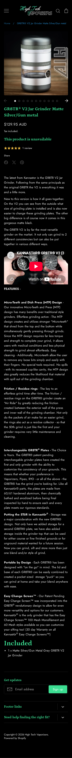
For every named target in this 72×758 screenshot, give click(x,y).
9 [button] (49, 101)
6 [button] (36, 101)
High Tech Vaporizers (36, 734)
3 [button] (23, 101)
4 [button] (28, 101)
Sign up (58, 689)
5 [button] (32, 101)
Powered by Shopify (15, 738)
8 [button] (44, 101)
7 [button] (40, 101)
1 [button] (15, 101)
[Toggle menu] (6, 11)
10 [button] (53, 101)
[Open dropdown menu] (62, 706)
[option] (36, 63)
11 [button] (57, 101)
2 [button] (19, 101)
